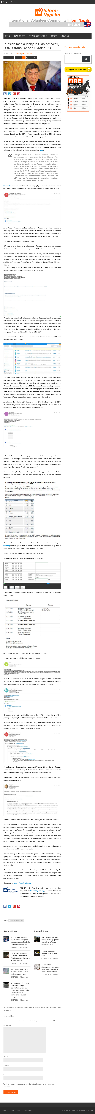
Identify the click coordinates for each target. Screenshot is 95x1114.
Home (7, 36)
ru (5, 58)
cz (16, 58)
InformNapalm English (22, 883)
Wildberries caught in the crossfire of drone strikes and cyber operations (19, 972)
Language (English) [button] (10, 2)
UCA (24, 54)
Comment (7, 1026)
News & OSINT (19, 36)
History (53, 36)
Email (5, 1066)
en (23, 58)
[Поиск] (86, 59)
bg (27, 58)
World (29, 54)
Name (5, 1056)
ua (20, 58)
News (18, 54)
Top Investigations (38, 36)
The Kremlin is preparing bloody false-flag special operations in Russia (50, 939)
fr (8, 58)
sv (31, 58)
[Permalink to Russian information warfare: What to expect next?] (37, 953)
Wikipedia (7, 186)
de (12, 58)
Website (6, 1075)
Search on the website (73, 53)
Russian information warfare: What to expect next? (49, 953)
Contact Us (28, 1110)
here (41, 150)
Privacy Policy (15, 1110)
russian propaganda (17, 920)
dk (34, 58)
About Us (65, 36)
